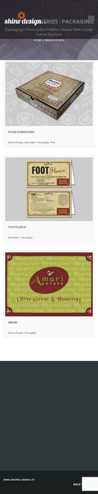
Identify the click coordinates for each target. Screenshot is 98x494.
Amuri (12, 322)
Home (37, 40)
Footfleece (17, 227)
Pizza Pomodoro (21, 132)
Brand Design (54, 40)
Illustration (30, 142)
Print (52, 142)
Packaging (43, 142)
